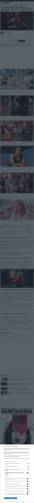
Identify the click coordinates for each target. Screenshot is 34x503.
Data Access (17, 501)
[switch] (28, 463)
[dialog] (17, 473)
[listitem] (17, 461)
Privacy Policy (22, 501)
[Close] (32, 446)
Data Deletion (12, 501)
